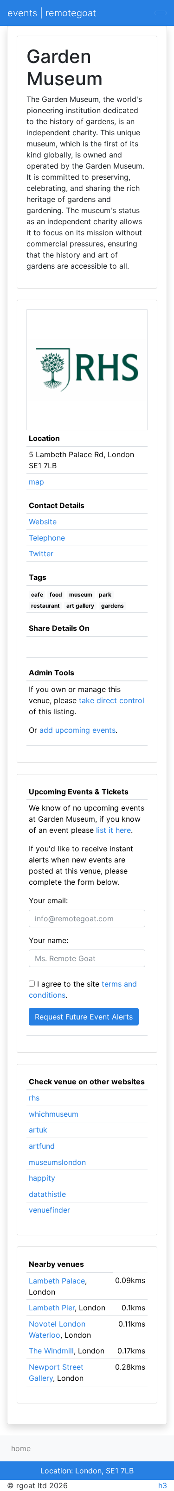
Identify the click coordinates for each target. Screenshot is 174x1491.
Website (43, 521)
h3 (162, 1485)
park (105, 594)
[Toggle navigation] (161, 13)
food (56, 594)
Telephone (47, 537)
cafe (37, 594)
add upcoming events (77, 730)
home (21, 1448)
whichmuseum (53, 1114)
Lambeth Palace (57, 1280)
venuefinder (49, 1209)
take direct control (111, 700)
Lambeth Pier (52, 1307)
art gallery (80, 605)
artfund (42, 1146)
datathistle (47, 1194)
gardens (112, 605)
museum (80, 594)
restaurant (45, 605)
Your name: (48, 940)
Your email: (48, 900)
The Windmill (51, 1350)
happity (42, 1178)
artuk (38, 1129)
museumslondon (57, 1162)
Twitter (41, 553)
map (36, 481)
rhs (34, 1097)
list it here (113, 830)
